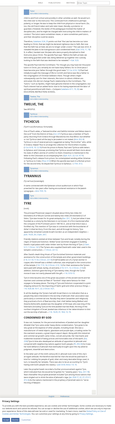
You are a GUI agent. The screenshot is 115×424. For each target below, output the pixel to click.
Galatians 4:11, (67, 89)
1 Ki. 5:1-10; (29, 260)
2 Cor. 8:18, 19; (30, 147)
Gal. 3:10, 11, (82, 49)
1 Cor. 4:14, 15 (74, 70)
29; (34, 234)
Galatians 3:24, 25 (40, 41)
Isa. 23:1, (66, 218)
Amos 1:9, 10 (71, 364)
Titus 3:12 (46, 161)
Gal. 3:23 (74, 60)
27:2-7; (88, 377)
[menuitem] (3, 2)
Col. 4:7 (57, 134)
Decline (15, 420)
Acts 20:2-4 (79, 139)
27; (83, 377)
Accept (6, 420)
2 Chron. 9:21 (48, 288)
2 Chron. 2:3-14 (45, 260)
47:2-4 (26, 380)
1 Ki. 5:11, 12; (66, 268)
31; (59, 312)
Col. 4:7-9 (79, 155)
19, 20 (76, 89)
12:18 (38, 147)
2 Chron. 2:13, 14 (55, 265)
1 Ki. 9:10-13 (69, 273)
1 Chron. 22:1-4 (51, 250)
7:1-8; (36, 260)
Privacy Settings (86, 414)
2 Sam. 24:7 (41, 234)
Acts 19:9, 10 (40, 191)
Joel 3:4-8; (61, 364)
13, (66, 312)
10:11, (37, 288)
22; (41, 288)
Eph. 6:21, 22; (69, 155)
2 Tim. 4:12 (77, 163)
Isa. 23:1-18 (84, 372)
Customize (26, 420)
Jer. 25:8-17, (74, 377)
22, (80, 377)
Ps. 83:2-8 (78, 344)
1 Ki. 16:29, (53, 312)
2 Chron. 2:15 (77, 268)
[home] (3, 2)
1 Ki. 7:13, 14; (42, 265)
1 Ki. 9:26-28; (29, 288)
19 (88, 49)
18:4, (63, 312)
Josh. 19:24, (28, 234)
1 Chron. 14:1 (33, 247)
